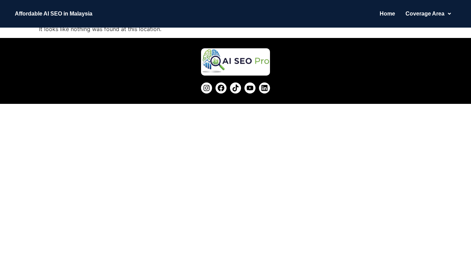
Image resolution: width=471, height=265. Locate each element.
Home (387, 14)
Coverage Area (424, 14)
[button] (428, 14)
